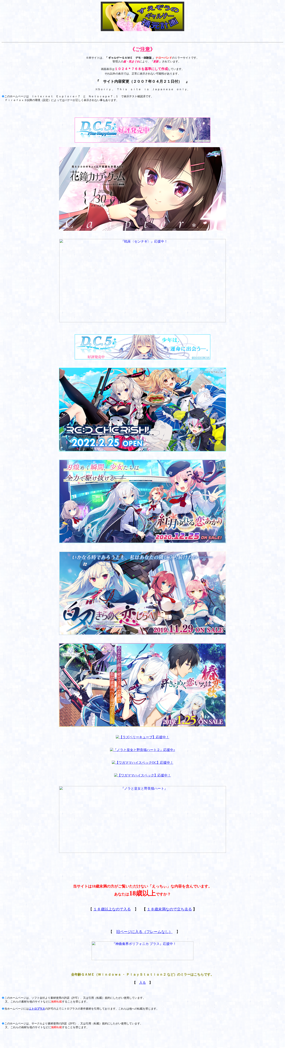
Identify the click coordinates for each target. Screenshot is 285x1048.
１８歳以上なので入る (112, 909)
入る (142, 982)
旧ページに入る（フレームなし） (144, 932)
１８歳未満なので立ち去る (169, 909)
